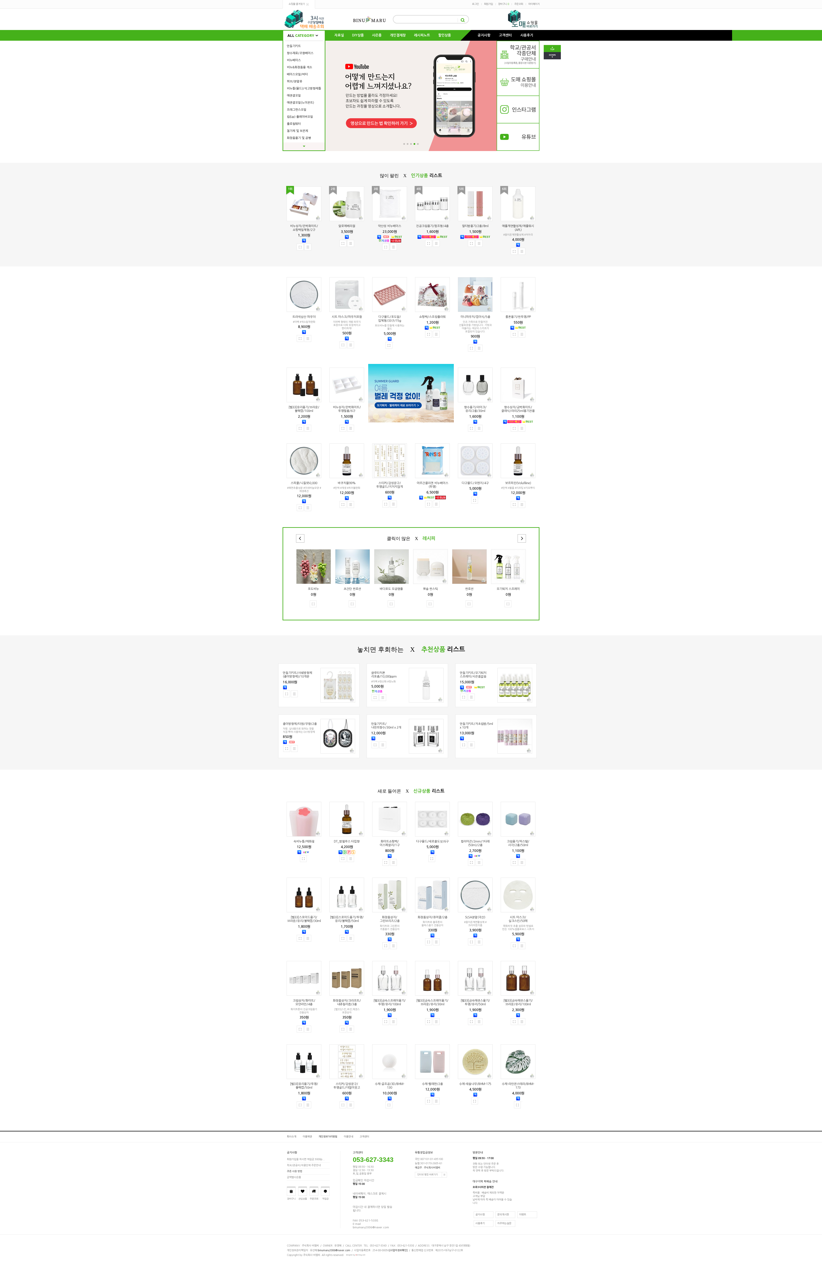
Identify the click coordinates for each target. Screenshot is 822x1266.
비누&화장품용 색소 (299, 67)
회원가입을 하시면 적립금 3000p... (306, 1159)
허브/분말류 (294, 81)
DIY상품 (358, 35)
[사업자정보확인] (398, 1250)
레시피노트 (422, 35)
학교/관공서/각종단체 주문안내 (304, 1165)
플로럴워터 (294, 123)
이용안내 (348, 1136)
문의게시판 (503, 1214)
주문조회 (518, 4)
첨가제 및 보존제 (297, 130)
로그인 (475, 4)
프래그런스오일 (296, 109)
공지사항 (484, 35)
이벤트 (522, 1214)
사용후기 (526, 35)
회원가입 (488, 4)
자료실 (339, 35)
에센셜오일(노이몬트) (300, 102)
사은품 (377, 35)
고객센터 (505, 35)
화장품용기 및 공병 (299, 137)
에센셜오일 (294, 95)
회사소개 (291, 1136)
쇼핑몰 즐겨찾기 (297, 4)
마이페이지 (534, 4)
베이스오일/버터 (297, 74)
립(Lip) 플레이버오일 (300, 116)
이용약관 (307, 1136)
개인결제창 (398, 35)
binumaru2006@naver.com (334, 1250)
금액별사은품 (294, 1177)
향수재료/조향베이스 (300, 53)
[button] (404, 144)
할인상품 (444, 35)
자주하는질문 (504, 1223)
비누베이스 (294, 60)
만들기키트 (294, 46)
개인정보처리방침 (328, 1136)
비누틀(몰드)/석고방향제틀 (304, 88)
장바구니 (503, 4)
